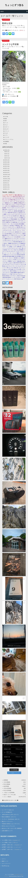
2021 (7, 168)
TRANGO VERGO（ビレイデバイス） (11, 823)
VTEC (12, 235)
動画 (5, 25)
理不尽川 (17, 232)
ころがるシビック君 (6, 225)
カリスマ (18, 199)
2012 (7, 187)
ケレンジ (9, 196)
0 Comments (20, 27)
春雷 (14, 262)
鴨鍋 (18, 253)
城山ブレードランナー (7, 821)
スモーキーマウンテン (11, 251)
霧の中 (11, 270)
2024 (7, 162)
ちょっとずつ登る (9, 874)
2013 (7, 185)
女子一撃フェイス (11, 27)
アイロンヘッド (5, 228)
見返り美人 (4, 209)
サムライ (22, 264)
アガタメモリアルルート (17, 274)
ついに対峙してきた (7, 840)
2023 (7, 164)
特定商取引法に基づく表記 (10, 800)
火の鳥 (14, 259)
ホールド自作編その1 (7, 812)
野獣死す (10, 261)
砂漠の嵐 (4, 256)
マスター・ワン (5, 246)
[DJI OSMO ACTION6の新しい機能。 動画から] (14, 612)
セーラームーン (15, 248)
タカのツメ (4, 224)
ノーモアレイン (10, 211)
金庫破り (13, 256)
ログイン (4, 859)
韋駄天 (20, 256)
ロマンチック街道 (9, 272)
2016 (7, 178)
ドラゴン (18, 251)
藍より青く (20, 225)
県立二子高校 (15, 225)
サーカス (11, 215)
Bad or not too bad (21, 275)
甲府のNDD (15, 241)
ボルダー (7, 129)
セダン (18, 215)
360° (6, 120)
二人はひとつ (10, 262)
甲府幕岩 (19, 25)
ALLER (14, 215)
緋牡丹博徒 (8, 256)
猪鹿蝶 (9, 243)
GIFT (20, 246)
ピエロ (18, 204)
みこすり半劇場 (20, 243)
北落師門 (15, 272)
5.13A (11, 25)
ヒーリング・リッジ (16, 209)
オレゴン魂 (11, 222)
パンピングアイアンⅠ (17, 233)
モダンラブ (7, 206)
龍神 (18, 246)
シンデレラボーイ (8, 195)
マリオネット (19, 277)
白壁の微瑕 (19, 211)
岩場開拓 (7, 141)
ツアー (6, 135)
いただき (10, 209)
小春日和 (13, 206)
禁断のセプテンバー (9, 238)
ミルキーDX (4, 262)
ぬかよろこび (6, 269)
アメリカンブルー (16, 245)
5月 (7, 151)
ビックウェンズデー (19, 207)
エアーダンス (13, 228)
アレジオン (16, 238)
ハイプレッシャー (10, 236)
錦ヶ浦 (16, 256)
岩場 (6, 143)
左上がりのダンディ (20, 206)
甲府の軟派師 (14, 219)
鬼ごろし (22, 198)
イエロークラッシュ (12, 227)
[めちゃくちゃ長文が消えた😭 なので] (14, 588)
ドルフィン (10, 259)
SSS (12, 243)
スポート (7, 127)
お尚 (7, 204)
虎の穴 (20, 196)
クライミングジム (9, 139)
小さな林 (16, 236)
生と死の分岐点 (8, 233)
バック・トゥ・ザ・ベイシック (10, 253)
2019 (7, 172)
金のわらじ (15, 212)
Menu (2, 11)
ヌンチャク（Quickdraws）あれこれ (10, 819)
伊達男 (22, 258)
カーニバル (18, 270)
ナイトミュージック (9, 241)
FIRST (11, 212)
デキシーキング (11, 249)
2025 (7, 160)
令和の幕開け (21, 224)
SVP (21, 219)
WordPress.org (5, 865)
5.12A (7, 25)
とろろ (19, 258)
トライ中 (7, 137)
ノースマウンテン (11, 232)
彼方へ (19, 236)
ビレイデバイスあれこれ (8, 809)
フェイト (21, 253)
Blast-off (20, 254)
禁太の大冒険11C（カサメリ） (9, 816)
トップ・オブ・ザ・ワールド (13, 201)
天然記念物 (4, 277)
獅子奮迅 (21, 249)
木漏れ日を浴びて (21, 272)
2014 (7, 182)
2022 (7, 166)
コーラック (22, 251)
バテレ (18, 219)
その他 (6, 116)
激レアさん (16, 249)
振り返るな (18, 195)
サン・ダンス (11, 224)
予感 (11, 274)
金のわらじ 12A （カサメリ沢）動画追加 (12, 828)
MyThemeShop (13, 876)
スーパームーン (19, 259)
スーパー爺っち (7, 267)
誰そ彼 (15, 222)
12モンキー (23, 227)
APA (5, 240)
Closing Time (9, 220)
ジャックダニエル (21, 222)
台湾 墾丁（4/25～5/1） (7, 844)
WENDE (9, 277)
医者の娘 (19, 261)
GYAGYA (18, 262)
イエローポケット (21, 220)
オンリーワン (12, 266)
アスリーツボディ (11, 207)
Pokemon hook (20, 279)
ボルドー (8, 254)
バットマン (13, 277)
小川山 (14, 25)
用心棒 (23, 254)
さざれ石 (16, 224)
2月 (7, 155)
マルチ (6, 133)
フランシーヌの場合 (18, 217)
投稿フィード (5, 861)
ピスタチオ (16, 198)
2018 (7, 174)
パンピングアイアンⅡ (19, 214)
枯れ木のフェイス (6, 274)
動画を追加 (7, 23)
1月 (8, 158)
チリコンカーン (9, 198)
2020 (7, 170)
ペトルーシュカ (10, 214)
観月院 (15, 211)
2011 (7, 189)
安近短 (14, 270)
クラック (7, 131)
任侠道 (10, 246)
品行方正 (15, 196)
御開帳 (15, 203)
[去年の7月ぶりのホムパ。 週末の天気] (14, 301)
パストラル (17, 266)
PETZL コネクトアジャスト (8, 826)
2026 (7, 150)
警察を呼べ (20, 241)
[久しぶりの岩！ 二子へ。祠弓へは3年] (14, 636)
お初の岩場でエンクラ (7, 830)
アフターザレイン (13, 275)
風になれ (16, 267)
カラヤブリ (18, 228)
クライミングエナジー (15, 264)
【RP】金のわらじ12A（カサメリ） (10, 814)
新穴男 (18, 227)
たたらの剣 (22, 245)
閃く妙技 (11, 269)
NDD (15, 279)
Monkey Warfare (5, 275)
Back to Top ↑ (20, 876)
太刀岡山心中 (20, 203)
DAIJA (21, 262)
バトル (22, 270)
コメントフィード (6, 863)
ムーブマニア (9, 248)
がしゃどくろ (5, 199)
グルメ (6, 124)
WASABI (15, 258)
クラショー (17, 240)
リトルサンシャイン (9, 279)
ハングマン (14, 246)
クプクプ (12, 267)
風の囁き (5, 249)
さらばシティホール (11, 240)
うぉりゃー (14, 261)
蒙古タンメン (8, 235)
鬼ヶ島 (15, 243)
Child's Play (13, 199)
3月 (7, 153)
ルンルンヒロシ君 (14, 254)
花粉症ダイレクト (9, 203)
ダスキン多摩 (5, 222)
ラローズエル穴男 (17, 269)
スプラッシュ (17, 235)
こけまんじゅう (8, 245)
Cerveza (23, 261)
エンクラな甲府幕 (10, 44)
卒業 (9, 212)
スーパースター (10, 217)
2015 (7, 180)
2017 (7, 176)
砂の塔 (20, 212)
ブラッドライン (12, 204)
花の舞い (4, 207)
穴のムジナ (14, 220)
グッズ (6, 122)
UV (22, 256)
